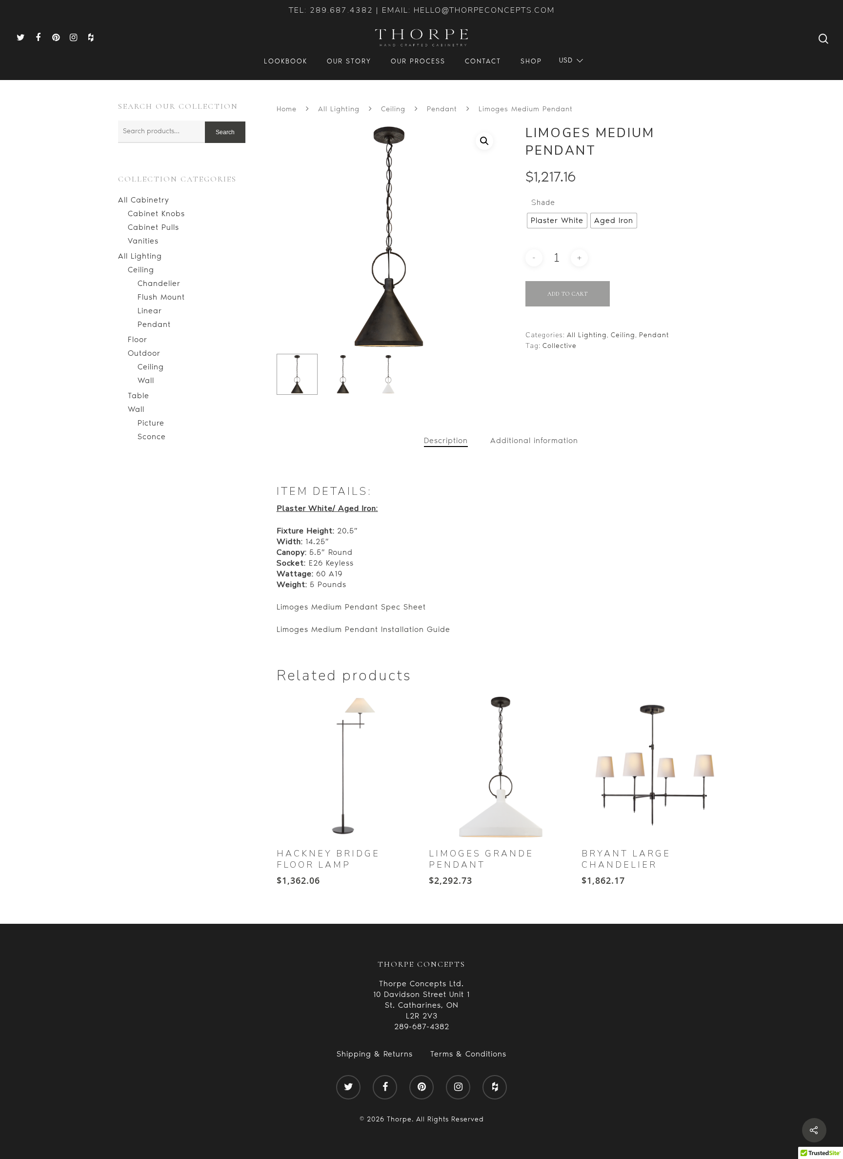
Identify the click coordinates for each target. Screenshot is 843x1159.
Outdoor (144, 353)
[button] (484, 141)
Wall (146, 380)
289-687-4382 (421, 1026)
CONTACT (483, 61)
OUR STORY (349, 61)
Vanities (143, 240)
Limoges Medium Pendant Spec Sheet (351, 606)
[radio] (557, 220)
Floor (137, 339)
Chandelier (159, 283)
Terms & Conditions (468, 1053)
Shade (543, 202)
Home (287, 108)
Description (446, 440)
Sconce (152, 436)
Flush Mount (161, 297)
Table (138, 395)
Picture (151, 422)
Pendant (154, 324)
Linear (150, 310)
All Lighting (140, 256)
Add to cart (567, 293)
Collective (559, 346)
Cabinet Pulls (153, 227)
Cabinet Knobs (156, 213)
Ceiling (141, 269)
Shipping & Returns (375, 1053)
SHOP (531, 61)
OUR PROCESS (418, 61)
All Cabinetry (143, 199)
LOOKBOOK (285, 61)
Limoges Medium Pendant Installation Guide (363, 629)
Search (225, 132)
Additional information (534, 440)
